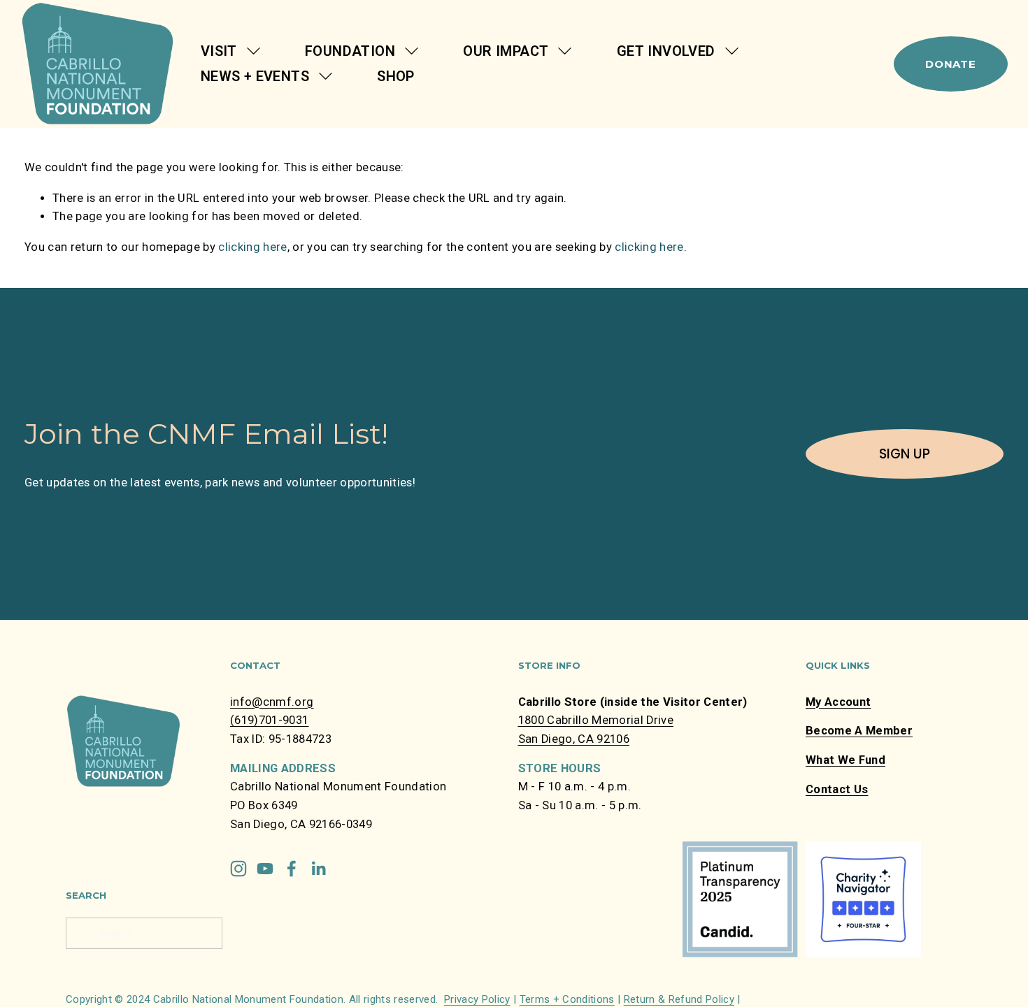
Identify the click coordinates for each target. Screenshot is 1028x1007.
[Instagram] (238, 868)
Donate (950, 64)
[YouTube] (265, 868)
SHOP (396, 76)
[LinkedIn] (318, 868)
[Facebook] (291, 868)
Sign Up (904, 453)
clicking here (252, 247)
